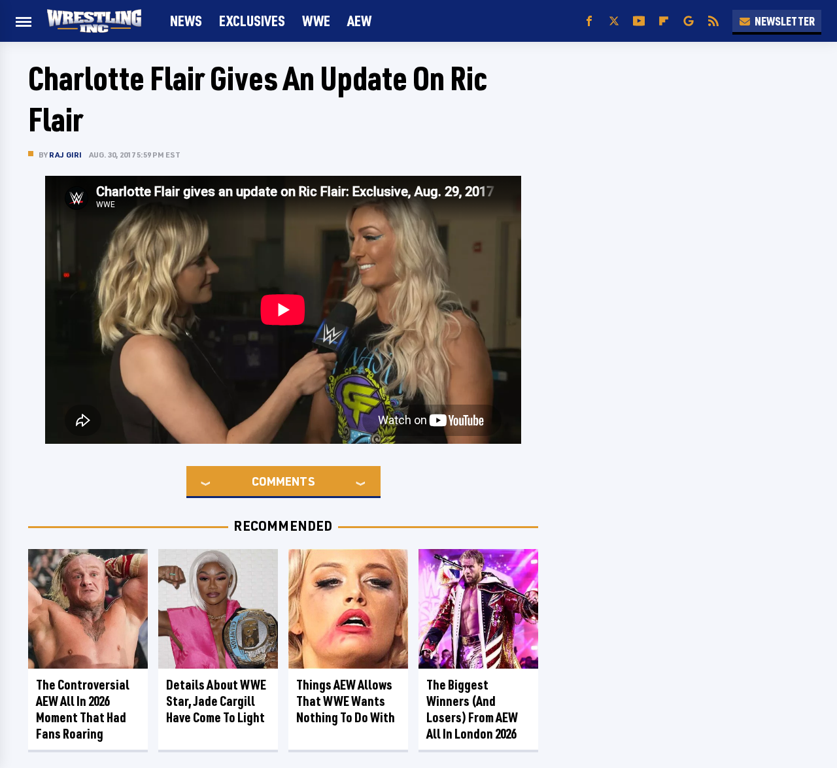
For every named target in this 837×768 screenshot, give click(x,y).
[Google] (688, 21)
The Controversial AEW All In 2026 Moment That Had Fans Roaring (82, 709)
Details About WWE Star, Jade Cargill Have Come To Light (216, 701)
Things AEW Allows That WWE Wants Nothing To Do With (345, 701)
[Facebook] (589, 21)
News (186, 20)
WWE (316, 20)
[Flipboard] (664, 21)
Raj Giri (65, 154)
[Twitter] (614, 21)
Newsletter (785, 21)
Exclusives (252, 20)
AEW (359, 20)
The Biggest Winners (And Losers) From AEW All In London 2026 (472, 709)
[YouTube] (639, 21)
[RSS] (713, 21)
